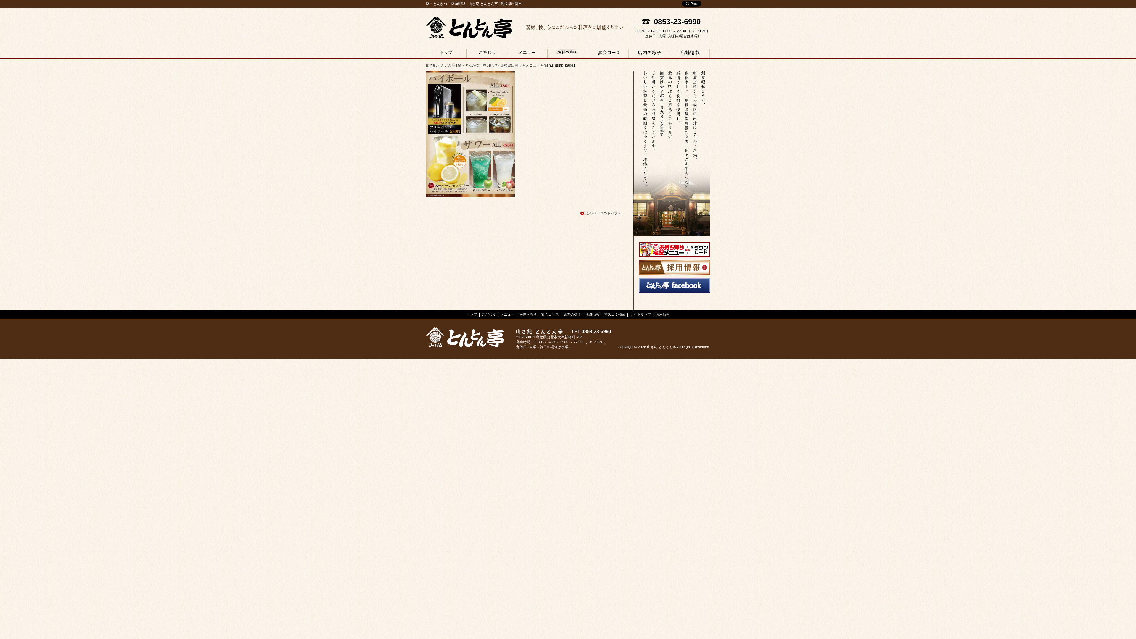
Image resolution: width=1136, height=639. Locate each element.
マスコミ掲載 (614, 314)
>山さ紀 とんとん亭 (465, 337)
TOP (446, 54)
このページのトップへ (603, 213)
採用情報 (663, 314)
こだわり (486, 54)
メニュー (527, 54)
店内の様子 (648, 54)
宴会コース (608, 54)
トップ (472, 314)
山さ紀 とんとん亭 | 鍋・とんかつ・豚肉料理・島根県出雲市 (469, 27)
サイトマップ (640, 314)
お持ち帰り (567, 54)
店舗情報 (689, 54)
